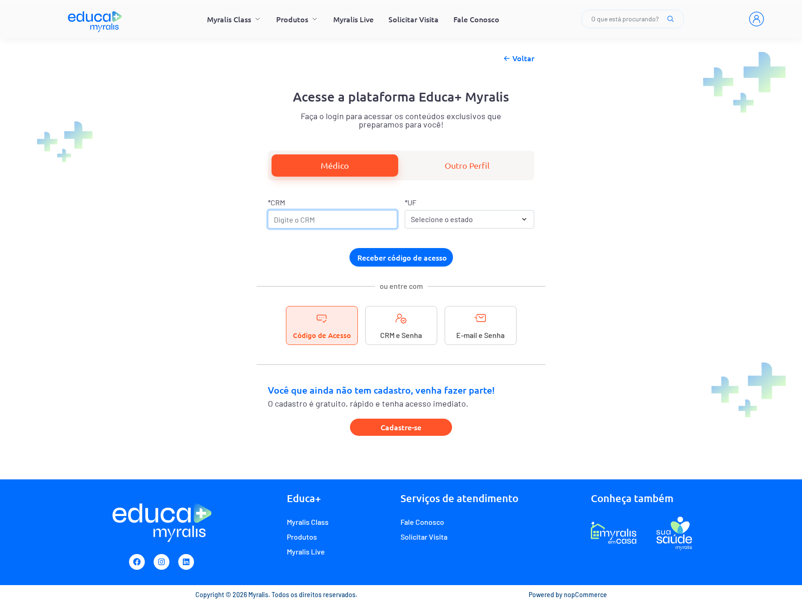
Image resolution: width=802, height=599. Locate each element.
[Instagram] (161, 562)
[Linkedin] (186, 562)
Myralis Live (353, 19)
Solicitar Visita (413, 19)
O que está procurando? (625, 19)
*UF (410, 202)
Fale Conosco (476, 19)
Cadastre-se (401, 427)
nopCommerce (585, 595)
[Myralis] (95, 19)
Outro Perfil (467, 165)
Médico (335, 165)
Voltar (523, 58)
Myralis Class (229, 19)
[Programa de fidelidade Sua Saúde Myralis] (674, 533)
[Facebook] (137, 562)
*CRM (276, 202)
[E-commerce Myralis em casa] (613, 533)
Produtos (292, 19)
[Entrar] (756, 19)
